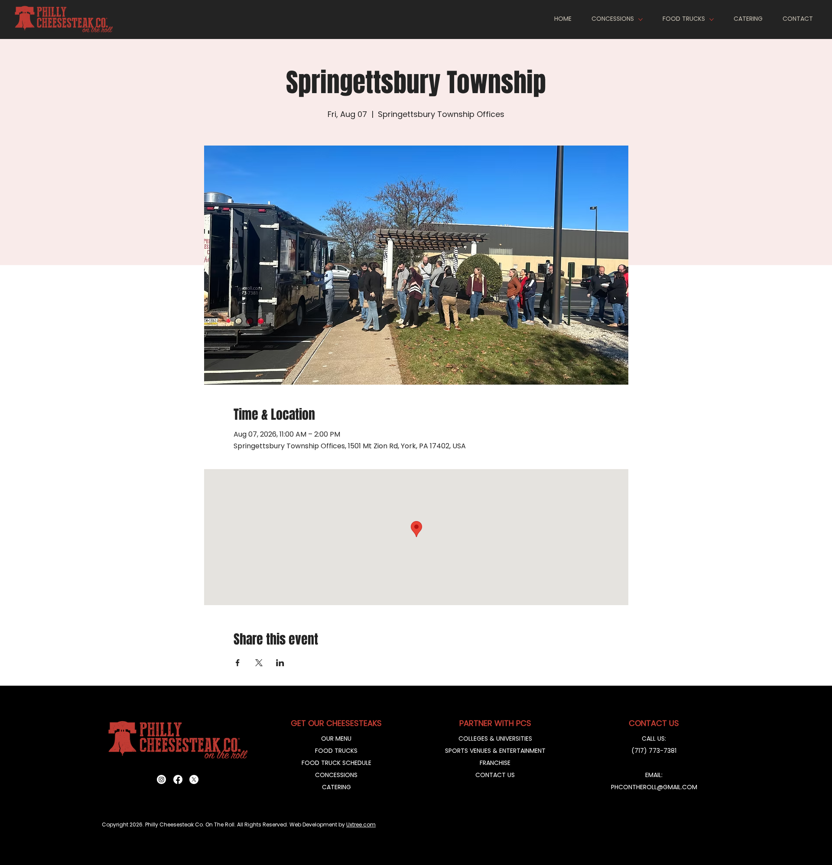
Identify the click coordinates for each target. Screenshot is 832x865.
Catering (336, 787)
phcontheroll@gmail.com (654, 787)
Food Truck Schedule (336, 762)
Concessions (336, 775)
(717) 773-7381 (653, 750)
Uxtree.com (361, 824)
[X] (193, 779)
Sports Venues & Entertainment (495, 750)
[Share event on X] (259, 662)
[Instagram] (161, 779)
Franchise (495, 762)
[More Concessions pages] (640, 19)
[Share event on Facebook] (238, 662)
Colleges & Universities (495, 738)
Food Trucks (336, 750)
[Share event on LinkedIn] (280, 662)
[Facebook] (177, 779)
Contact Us (495, 775)
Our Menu (336, 738)
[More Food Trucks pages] (711, 19)
